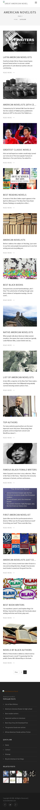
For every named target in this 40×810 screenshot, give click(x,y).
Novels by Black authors (17, 650)
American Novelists (14, 239)
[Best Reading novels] (20, 178)
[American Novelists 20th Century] (20, 88)
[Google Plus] (16, 804)
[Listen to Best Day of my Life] (6, 780)
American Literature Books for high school (18, 709)
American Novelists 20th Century (20, 104)
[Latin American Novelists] (20, 41)
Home (16, 19)
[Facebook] (5, 804)
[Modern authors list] (19, 780)
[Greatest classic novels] (20, 133)
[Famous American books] (32, 773)
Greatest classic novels (17, 149)
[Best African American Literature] (26, 780)
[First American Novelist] (20, 498)
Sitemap (7, 754)
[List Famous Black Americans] (26, 773)
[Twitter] (10, 804)
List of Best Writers (11, 704)
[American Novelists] (20, 223)
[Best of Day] (6, 773)
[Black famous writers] (12, 773)
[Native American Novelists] (20, 316)
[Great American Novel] (15, 3)
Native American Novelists (18, 332)
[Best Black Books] (20, 268)
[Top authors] (20, 406)
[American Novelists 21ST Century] (20, 543)
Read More (7, 73)
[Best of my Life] (12, 780)
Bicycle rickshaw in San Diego (14, 759)
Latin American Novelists (17, 57)
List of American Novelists (18, 377)
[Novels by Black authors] (20, 633)
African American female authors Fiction (18, 732)
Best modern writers (11, 714)
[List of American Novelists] (20, 361)
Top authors (10, 422)
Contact (7, 750)
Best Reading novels (14, 194)
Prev (16, 672)
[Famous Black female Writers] (20, 453)
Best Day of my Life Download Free (16, 723)
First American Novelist (17, 514)
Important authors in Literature (15, 718)
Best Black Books (13, 284)
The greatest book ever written (15, 727)
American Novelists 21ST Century (20, 559)
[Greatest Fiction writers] (19, 773)
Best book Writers (13, 605)
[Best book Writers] (20, 588)
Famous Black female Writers (20, 469)
